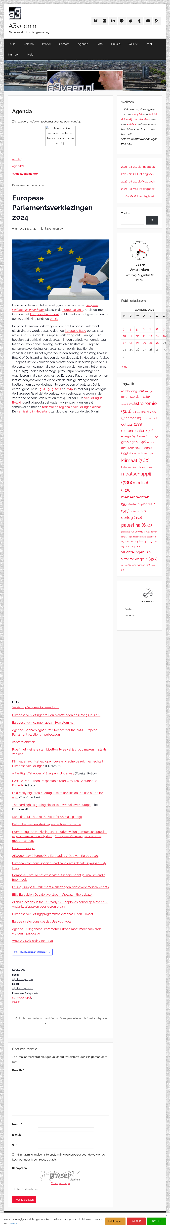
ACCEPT (156, 1221)
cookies (13, 1223)
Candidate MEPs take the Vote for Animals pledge (47, 817)
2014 (58, 389)
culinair (151, 418)
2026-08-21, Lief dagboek (137, 174)
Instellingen (114, 1221)
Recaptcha (19, 1168)
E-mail (17, 1134)
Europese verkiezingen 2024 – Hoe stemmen (43, 722)
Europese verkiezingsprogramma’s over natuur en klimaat (52, 914)
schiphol (126, 537)
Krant (148, 44)
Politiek (16, 1001)
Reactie (18, 1070)
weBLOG (132, 124)
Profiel (46, 44)
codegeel (139, 412)
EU (13, 997)
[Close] (167, 1215)
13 (144, 336)
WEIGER (136, 1221)
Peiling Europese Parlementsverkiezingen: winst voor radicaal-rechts (60, 887)
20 (144, 342)
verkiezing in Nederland (33, 411)
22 (157, 342)
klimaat (135, 460)
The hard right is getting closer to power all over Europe (51, 805)
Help (30, 54)
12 (137, 336)
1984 (41, 389)
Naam (17, 1124)
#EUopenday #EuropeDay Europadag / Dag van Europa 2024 (55, 855)
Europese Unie (72, 309)
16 (164, 336)
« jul (124, 366)
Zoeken (126, 213)
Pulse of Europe (23, 848)
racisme (138, 531)
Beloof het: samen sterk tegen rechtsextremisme (46, 824)
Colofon (29, 44)
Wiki (131, 44)
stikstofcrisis (139, 537)
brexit (54, 318)
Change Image (60, 1183)
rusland (151, 532)
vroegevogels (139, 559)
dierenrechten (138, 430)
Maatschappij (24, 997)
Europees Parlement (44, 314)
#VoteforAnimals (24, 742)
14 (150, 336)
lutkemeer (144, 467)
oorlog (131, 517)
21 (150, 342)
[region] (85, 1220)
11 (130, 336)
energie (129, 436)
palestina (136, 525)
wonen (126, 565)
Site (14, 1145)
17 (124, 342)
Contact (64, 44)
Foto (100, 44)
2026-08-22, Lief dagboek (138, 166)
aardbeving (132, 391)
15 (157, 336)
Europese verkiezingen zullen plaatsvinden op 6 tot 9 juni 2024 (56, 715)
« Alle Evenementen (25, 173)
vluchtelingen (137, 552)
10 (124, 336)
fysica (153, 436)
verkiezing (132, 546)
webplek (137, 114)
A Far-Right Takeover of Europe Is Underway (43, 773)
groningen (133, 442)
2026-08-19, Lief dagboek (138, 188)
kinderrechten (141, 453)
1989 (49, 389)
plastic (125, 532)
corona (135, 418)
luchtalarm (128, 467)
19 (137, 342)
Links (114, 44)
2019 (69, 389)
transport (131, 541)
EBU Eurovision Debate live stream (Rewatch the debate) (52, 894)
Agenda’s (18, 166)
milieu (136, 504)
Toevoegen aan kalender (33, 952)
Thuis (11, 44)
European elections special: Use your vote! (42, 921)
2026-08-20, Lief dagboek (138, 181)
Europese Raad (75, 330)
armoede (127, 404)
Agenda (83, 44)
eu (143, 436)
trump (146, 541)
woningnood (141, 565)
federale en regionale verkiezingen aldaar (71, 407)
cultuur (131, 424)
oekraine (138, 511)
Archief (16, 159)
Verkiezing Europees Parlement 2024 (36, 707)
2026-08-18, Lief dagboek (138, 196)
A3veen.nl (23, 25)
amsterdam (138, 396)
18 (130, 342)
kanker (134, 448)
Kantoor (13, 54)
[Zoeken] (152, 220)
